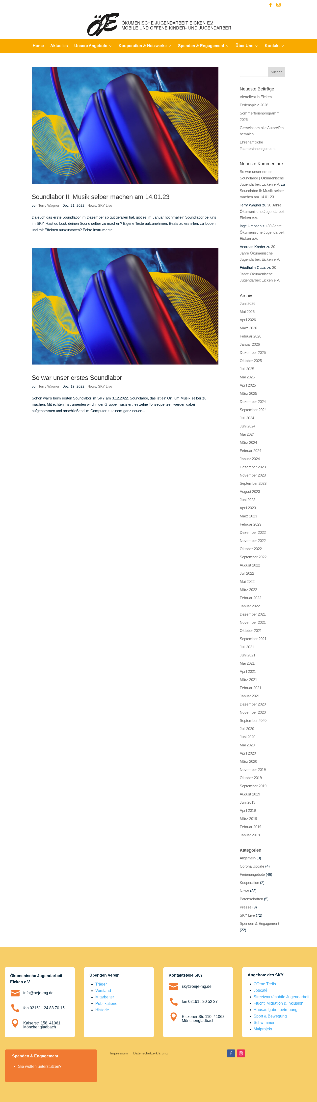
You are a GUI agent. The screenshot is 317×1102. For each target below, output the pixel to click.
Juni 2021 (247, 655)
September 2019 (253, 786)
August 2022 (250, 565)
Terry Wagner (48, 205)
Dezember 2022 (253, 532)
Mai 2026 (247, 312)
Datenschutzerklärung (150, 1053)
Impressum (119, 1053)
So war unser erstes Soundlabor (77, 377)
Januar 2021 (250, 696)
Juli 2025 (247, 369)
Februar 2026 (250, 336)
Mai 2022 (247, 581)
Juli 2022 (247, 573)
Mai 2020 (247, 745)
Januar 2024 (250, 459)
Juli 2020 (247, 729)
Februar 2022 (250, 598)
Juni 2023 (247, 500)
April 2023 (248, 508)
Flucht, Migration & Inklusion (278, 1003)
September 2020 (253, 720)
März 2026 (248, 328)
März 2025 (248, 393)
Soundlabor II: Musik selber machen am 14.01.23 (100, 196)
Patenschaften (251, 899)
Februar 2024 (250, 451)
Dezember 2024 (253, 401)
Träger (101, 984)
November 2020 (253, 712)
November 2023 (253, 475)
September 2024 (253, 410)
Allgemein (248, 858)
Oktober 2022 (251, 549)
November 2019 (253, 769)
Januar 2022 (250, 606)
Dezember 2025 (253, 352)
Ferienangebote (252, 874)
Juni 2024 (247, 426)
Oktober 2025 (251, 361)
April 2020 (248, 753)
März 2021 (248, 680)
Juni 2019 (247, 802)
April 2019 (248, 810)
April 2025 (248, 385)
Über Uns (244, 46)
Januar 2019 (250, 835)
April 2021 (248, 671)
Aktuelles (59, 46)
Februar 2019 (250, 827)
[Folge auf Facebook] (231, 1053)
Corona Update (252, 866)
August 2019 (250, 794)
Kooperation (249, 882)
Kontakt (272, 46)
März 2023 (248, 516)
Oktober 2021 (251, 630)
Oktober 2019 (251, 778)
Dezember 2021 (253, 614)
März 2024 (248, 442)
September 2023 (253, 483)
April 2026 (248, 320)
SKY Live (105, 205)
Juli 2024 (247, 418)
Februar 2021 (250, 688)
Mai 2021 (247, 663)
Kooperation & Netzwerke (143, 46)
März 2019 (248, 819)
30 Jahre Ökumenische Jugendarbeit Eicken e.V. (262, 211)
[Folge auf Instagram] (241, 1053)
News (91, 205)
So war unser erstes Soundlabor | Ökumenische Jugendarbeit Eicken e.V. (262, 178)
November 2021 (253, 622)
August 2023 (250, 491)
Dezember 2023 (253, 467)
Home (38, 46)
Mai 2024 (247, 434)
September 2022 (253, 557)
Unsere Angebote (90, 46)
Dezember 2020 (253, 704)
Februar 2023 (250, 524)
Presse (245, 907)
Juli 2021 (247, 647)
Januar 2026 (250, 344)
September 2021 (253, 639)
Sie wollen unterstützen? (39, 1066)
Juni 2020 (247, 737)
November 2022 (253, 540)
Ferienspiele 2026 (254, 105)
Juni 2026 (247, 303)
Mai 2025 (247, 377)
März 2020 (248, 761)
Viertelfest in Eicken (256, 97)
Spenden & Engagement (201, 46)
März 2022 (248, 590)
